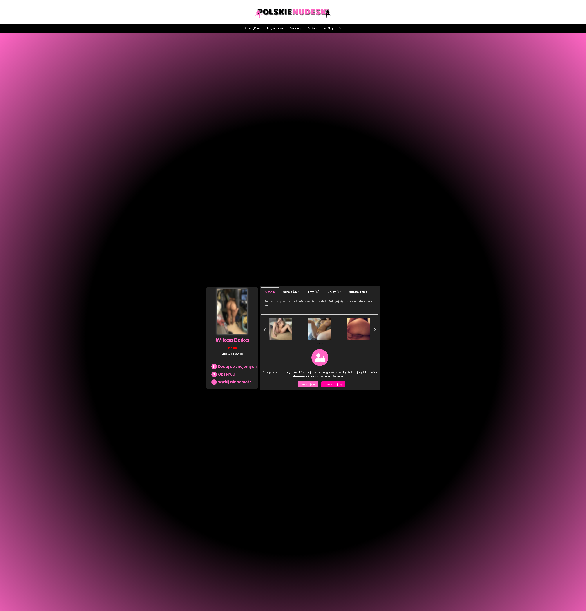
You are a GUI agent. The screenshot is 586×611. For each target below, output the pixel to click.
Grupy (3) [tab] (334, 292)
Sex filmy (328, 28)
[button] (317, 343)
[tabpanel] (319, 305)
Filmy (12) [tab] (313, 292)
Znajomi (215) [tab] (358, 292)
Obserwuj (227, 374)
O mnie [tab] (270, 292)
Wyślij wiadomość (235, 382)
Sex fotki (312, 28)
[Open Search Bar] (340, 28)
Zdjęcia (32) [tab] (291, 292)
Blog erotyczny (275, 28)
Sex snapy (296, 28)
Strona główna (252, 28)
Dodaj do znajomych (237, 366)
